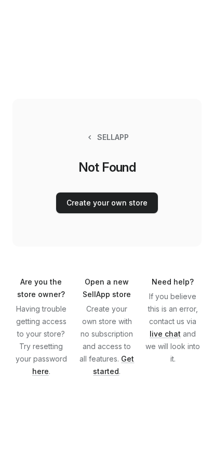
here (40, 371)
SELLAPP (113, 137)
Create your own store (107, 202)
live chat (165, 333)
